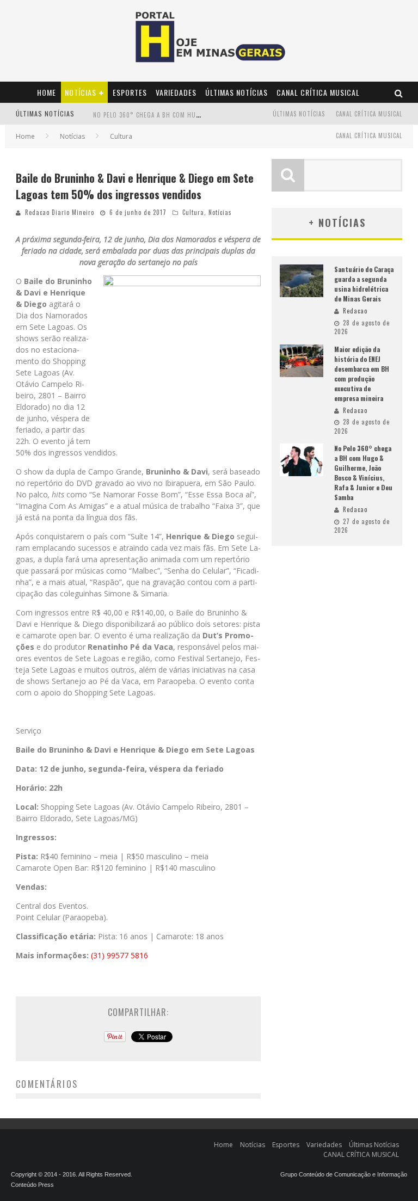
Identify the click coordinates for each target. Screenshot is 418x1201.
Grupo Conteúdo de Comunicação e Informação (343, 1174)
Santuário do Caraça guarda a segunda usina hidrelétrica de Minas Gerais (364, 283)
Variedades (176, 92)
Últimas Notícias (236, 92)
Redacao (355, 310)
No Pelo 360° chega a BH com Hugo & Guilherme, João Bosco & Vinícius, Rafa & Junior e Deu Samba (363, 473)
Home (46, 92)
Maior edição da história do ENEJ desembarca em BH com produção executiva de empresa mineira (361, 373)
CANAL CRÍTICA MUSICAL (318, 92)
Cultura (193, 212)
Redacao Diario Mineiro (59, 212)
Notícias (80, 92)
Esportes (130, 92)
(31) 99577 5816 (119, 955)
